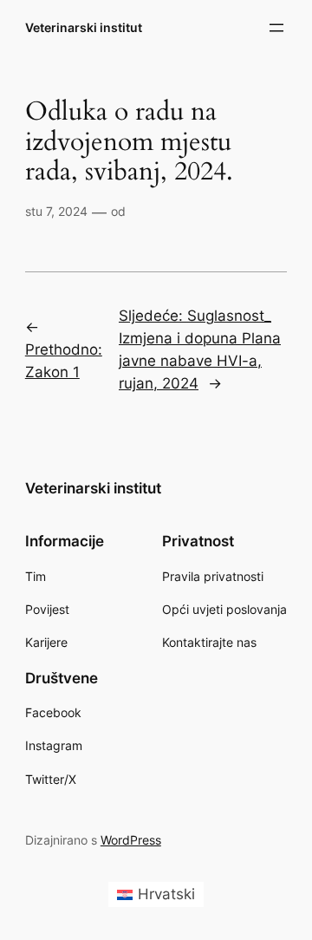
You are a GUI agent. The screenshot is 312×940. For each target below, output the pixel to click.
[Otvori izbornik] (276, 27)
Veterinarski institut (83, 27)
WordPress (131, 839)
